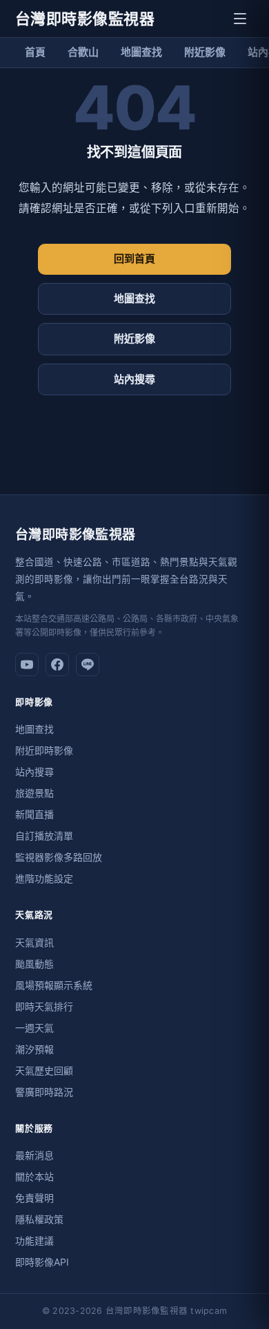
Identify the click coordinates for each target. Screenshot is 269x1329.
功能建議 (34, 1240)
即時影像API (42, 1262)
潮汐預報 (34, 1049)
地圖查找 (141, 52)
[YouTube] (27, 664)
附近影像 (205, 52)
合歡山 (83, 52)
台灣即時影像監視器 (85, 19)
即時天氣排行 (44, 1006)
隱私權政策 (39, 1219)
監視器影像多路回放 (58, 857)
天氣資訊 (34, 942)
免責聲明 (34, 1198)
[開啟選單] (240, 18)
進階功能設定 (44, 878)
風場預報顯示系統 (53, 985)
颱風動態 (34, 964)
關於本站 (34, 1176)
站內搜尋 (134, 379)
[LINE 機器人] (87, 664)
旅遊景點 (34, 793)
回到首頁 (134, 258)
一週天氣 (34, 1028)
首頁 (35, 52)
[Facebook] (57, 664)
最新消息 (34, 1155)
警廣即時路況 (44, 1092)
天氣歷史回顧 (44, 1070)
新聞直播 (34, 814)
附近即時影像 (44, 750)
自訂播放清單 (44, 835)
